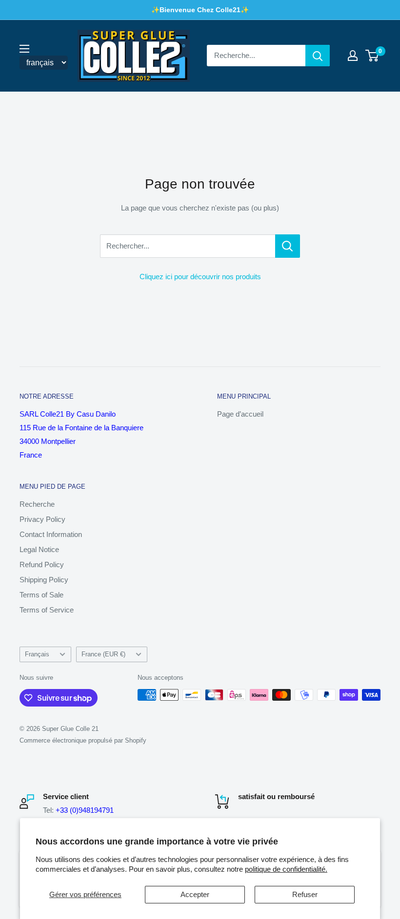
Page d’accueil (240, 414)
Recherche (37, 504)
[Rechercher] (317, 55)
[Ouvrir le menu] (24, 49)
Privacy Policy (42, 519)
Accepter (194, 894)
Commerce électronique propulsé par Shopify (83, 740)
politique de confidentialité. (286, 869)
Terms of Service (47, 610)
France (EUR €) (103, 654)
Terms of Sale (41, 595)
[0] (372, 55)
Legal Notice (39, 549)
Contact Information (51, 534)
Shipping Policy (44, 579)
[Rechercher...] (287, 246)
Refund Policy (42, 564)
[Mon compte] (353, 55)
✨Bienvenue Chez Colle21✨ (200, 10)
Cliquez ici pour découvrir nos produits (200, 276)
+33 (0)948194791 (85, 810)
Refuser (305, 894)
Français (37, 654)
